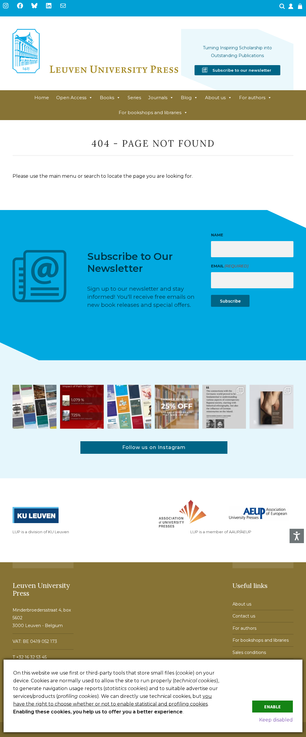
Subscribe (230, 301)
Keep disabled (276, 720)
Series (134, 97)
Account (291, 8)
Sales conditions (249, 652)
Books (107, 97)
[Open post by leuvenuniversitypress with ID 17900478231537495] (271, 407)
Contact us (243, 616)
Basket (301, 8)
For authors (252, 97)
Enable (272, 707)
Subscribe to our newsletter (241, 70)
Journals (157, 97)
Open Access (71, 97)
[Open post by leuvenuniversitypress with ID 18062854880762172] (34, 407)
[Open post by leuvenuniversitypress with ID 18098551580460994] (177, 407)
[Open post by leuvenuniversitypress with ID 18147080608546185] (129, 407)
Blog (186, 97)
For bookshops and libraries (150, 112)
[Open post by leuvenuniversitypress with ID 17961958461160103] (224, 407)
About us (215, 97)
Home (41, 97)
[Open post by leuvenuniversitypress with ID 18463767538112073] (82, 407)
